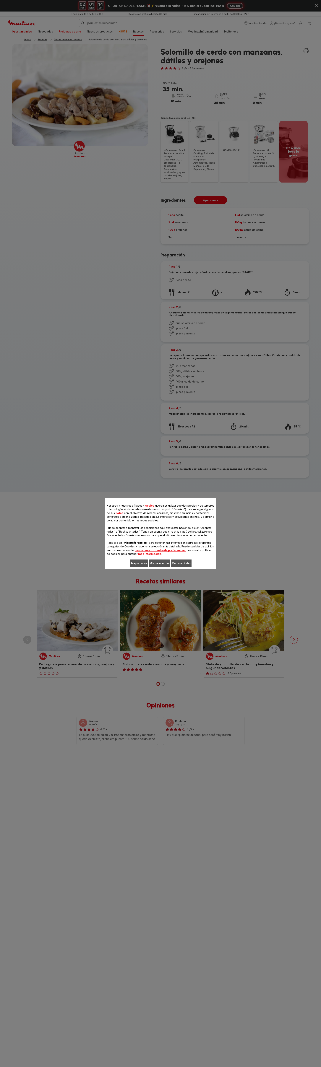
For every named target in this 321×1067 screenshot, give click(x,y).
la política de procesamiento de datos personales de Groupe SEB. (149, 587)
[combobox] (103, 534)
